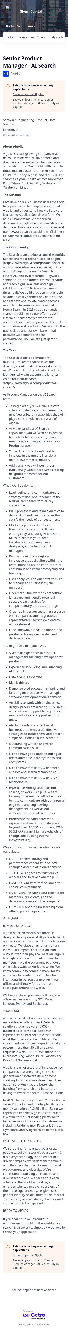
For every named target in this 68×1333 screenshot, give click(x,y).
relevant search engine (44, 259)
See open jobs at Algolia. (28, 94)
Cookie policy (42, 1324)
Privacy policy (26, 1324)
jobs (11, 37)
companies (26, 37)
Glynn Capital (31, 11)
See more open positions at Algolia (34, 1290)
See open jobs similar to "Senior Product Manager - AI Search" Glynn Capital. (36, 103)
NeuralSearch (27, 379)
